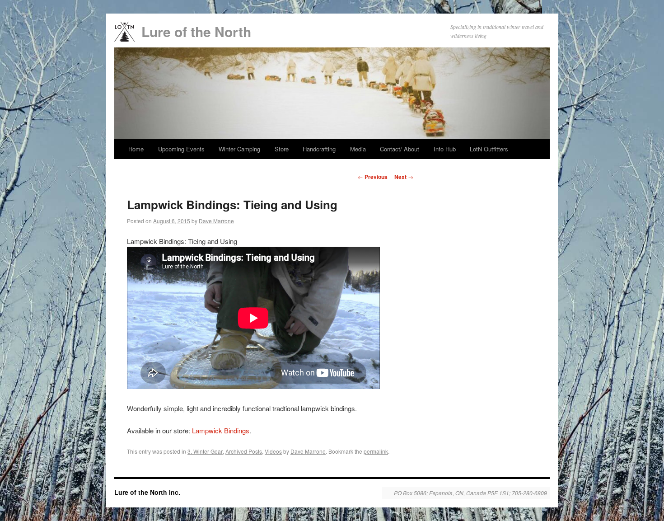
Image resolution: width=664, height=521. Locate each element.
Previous (373, 177)
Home (136, 149)
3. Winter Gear (205, 451)
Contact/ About (399, 149)
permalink (376, 451)
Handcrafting (319, 149)
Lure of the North (196, 31)
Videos (273, 451)
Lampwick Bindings (220, 430)
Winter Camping (239, 149)
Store (282, 149)
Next (403, 177)
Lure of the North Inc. (147, 492)
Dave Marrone (216, 221)
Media (358, 149)
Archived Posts (243, 451)
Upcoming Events (181, 149)
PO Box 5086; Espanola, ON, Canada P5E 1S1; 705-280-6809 (470, 493)
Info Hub (445, 149)
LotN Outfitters (489, 149)
